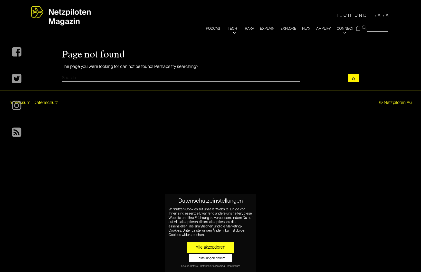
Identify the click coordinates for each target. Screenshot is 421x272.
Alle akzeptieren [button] (210, 247)
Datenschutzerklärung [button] (212, 266)
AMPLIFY (323, 28)
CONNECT (345, 28)
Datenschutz (45, 103)
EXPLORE (288, 28)
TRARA (248, 28)
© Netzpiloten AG (395, 103)
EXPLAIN (267, 28)
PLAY (306, 28)
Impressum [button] (233, 266)
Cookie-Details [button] (189, 266)
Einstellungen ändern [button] (210, 258)
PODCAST (214, 28)
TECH (232, 28)
